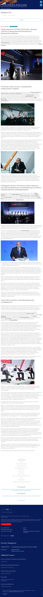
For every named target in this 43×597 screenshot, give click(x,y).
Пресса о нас (21, 471)
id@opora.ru (4, 549)
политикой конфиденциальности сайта (16, 591)
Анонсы (21, 461)
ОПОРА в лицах (21, 469)
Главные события (11, 15)
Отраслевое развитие (21, 465)
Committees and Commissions (6, 531)
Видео (21, 477)
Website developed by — (6, 535)
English (7, 509)
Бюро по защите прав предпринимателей (21, 475)
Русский (3, 509)
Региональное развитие (21, 463)
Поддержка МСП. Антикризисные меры (21, 481)
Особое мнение (21, 473)
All (21, 457)
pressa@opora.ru (4, 580)
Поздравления (21, 479)
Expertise (25, 529)
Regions (24, 527)
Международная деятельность (21, 467)
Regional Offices (15, 549)
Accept (5, 593)
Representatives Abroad (17, 551)
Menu (21, 19)
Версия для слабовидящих (6, 8)
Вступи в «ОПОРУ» (6, 524)
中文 (11, 509)
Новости (5, 15)
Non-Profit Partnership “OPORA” (6, 529)
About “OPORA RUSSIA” (5, 527)
